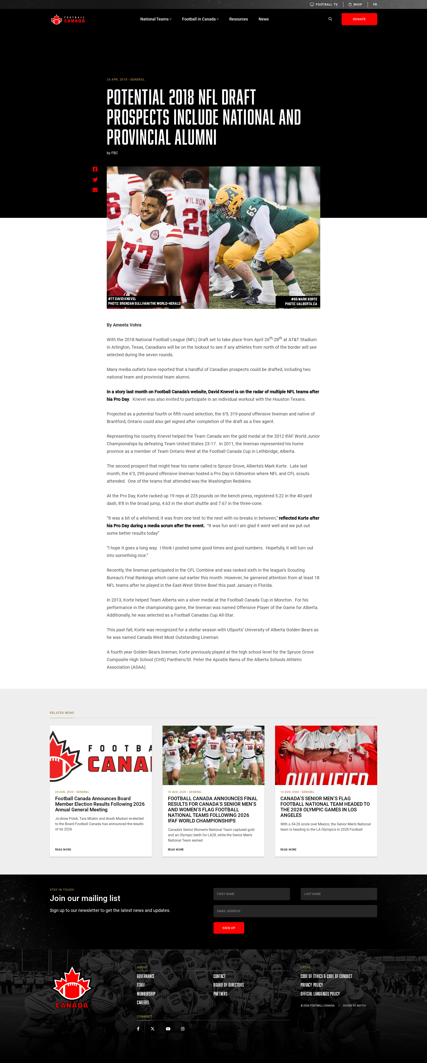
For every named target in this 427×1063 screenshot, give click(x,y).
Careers (143, 1002)
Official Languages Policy (320, 993)
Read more (63, 849)
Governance (146, 976)
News (264, 19)
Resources (238, 19)
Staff (141, 985)
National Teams (154, 19)
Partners (221, 993)
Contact (220, 976)
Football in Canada (199, 19)
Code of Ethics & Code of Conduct (326, 976)
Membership (146, 993)
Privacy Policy (312, 985)
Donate (359, 19)
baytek (361, 1005)
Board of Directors (229, 985)
